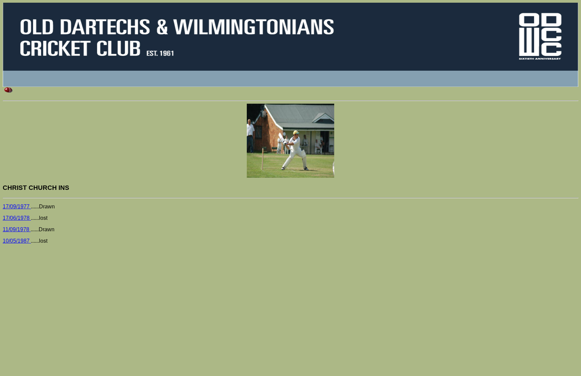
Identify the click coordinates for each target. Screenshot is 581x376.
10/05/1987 (17, 241)
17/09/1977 (17, 206)
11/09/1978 (17, 229)
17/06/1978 (17, 218)
